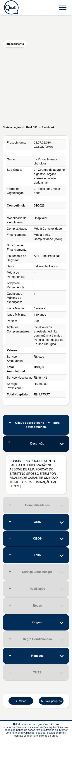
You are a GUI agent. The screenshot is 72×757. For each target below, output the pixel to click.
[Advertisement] (36, 86)
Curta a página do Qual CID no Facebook (28, 127)
